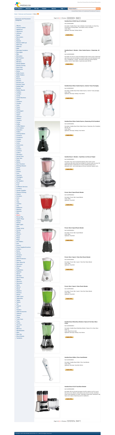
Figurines (19, 175)
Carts (17, 105)
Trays (18, 321)
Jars (17, 200)
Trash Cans (19, 319)
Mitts (17, 213)
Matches (18, 209)
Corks (18, 143)
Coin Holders (20, 128)
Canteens (19, 101)
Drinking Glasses (21, 166)
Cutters (18, 152)
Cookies (18, 139)
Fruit (17, 184)
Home (26, 8)
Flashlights (19, 177)
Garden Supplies (21, 190)
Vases (18, 326)
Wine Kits (19, 334)
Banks (18, 35)
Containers (19, 137)
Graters (18, 194)
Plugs (18, 239)
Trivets (18, 323)
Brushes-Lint (20, 82)
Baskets (18, 41)
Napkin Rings (20, 219)
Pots (17, 243)
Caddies (18, 92)
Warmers (19, 328)
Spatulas (18, 272)
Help (62, 8)
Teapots (18, 306)
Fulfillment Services (21, 186)
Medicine (19, 211)
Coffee (18, 124)
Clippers (18, 118)
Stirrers (18, 287)
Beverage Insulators (22, 50)
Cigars (18, 114)
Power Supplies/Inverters (23, 247)
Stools (18, 289)
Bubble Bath (19, 86)
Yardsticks (19, 338)
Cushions (19, 150)
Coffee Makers (20, 126)
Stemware (19, 283)
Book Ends (19, 67)
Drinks (18, 167)
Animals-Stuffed (20, 27)
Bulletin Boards (20, 90)
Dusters (18, 171)
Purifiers (18, 249)
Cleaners (19, 116)
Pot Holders (19, 241)
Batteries (18, 46)
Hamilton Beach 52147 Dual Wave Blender (75, 386)
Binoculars (19, 56)
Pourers (18, 245)
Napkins (18, 220)
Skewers (18, 266)
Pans (17, 226)
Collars (18, 131)
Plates (18, 237)
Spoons (18, 279)
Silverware (19, 264)
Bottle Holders (20, 75)
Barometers (19, 37)
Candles (18, 94)
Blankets (18, 59)
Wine (17, 332)
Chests (18, 113)
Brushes (18, 80)
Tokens (18, 315)
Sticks (18, 285)
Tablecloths (19, 298)
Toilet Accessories (21, 311)
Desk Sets (19, 158)
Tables (18, 300)
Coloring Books (20, 133)
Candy (18, 95)
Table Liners (19, 296)
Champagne (19, 111)
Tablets (18, 302)
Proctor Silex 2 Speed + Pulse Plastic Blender (76, 286)
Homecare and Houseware (25, 14)
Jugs (17, 201)
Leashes (18, 203)
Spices (18, 273)
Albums (18, 25)
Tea (17, 304)
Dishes (18, 162)
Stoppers (19, 290)
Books (18, 71)
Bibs (17, 54)
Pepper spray (20, 228)
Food (17, 183)
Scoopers (19, 255)
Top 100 (34, 8)
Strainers (19, 292)
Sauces (18, 253)
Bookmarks (19, 69)
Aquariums (19, 31)
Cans (17, 99)
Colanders (19, 130)
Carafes (18, 103)
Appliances (19, 29)
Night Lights (19, 224)
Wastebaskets (20, 330)
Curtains (18, 148)
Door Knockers (20, 164)
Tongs (18, 317)
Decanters (19, 154)
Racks (18, 251)
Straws (18, 294)
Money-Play (19, 217)
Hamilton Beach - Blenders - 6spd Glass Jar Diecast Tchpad (80, 157)
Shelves (18, 260)
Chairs (18, 109)
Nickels (18, 222)
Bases (18, 39)
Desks (18, 160)
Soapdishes (19, 270)
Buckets (18, 88)
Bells (17, 48)
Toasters (18, 309)
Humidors (19, 196)
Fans (17, 173)
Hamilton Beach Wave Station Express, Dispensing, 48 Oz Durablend (82, 121)
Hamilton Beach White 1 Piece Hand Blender (76, 357)
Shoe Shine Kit (20, 262)
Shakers (18, 256)
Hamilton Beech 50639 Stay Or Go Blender (75, 21)
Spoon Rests (20, 277)
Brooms (18, 78)
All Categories (19, 8)
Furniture (19, 188)
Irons (17, 198)
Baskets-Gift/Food (21, 42)
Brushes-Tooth (20, 84)
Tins (17, 308)
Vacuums (19, 325)
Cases (18, 107)
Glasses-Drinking (21, 192)
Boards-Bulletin (20, 63)
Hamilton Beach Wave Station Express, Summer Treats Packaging (81, 85)
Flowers (18, 179)
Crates (18, 147)
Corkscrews (19, 145)
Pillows (18, 232)
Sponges (18, 275)
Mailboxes (19, 207)
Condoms (19, 135)
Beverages (19, 52)
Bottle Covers (20, 73)
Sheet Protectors (21, 258)
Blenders (18, 61)
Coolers (18, 141)
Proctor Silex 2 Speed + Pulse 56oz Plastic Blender (77, 257)
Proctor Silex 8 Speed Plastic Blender (74, 192)
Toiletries (18, 313)
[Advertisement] (57, 426)
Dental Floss (20, 156)
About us (52, 8)
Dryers (18, 169)
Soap (17, 268)
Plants (18, 236)
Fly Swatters (19, 181)
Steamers (19, 281)
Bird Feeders (20, 58)
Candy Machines (21, 97)
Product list (42, 8)
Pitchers (18, 234)
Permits (18, 230)
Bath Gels (19, 44)
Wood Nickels (20, 336)
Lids (17, 205)
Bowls (18, 77)
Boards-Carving (20, 65)
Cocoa (18, 122)
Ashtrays (18, 33)
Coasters (19, 120)
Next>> (78, 18)
